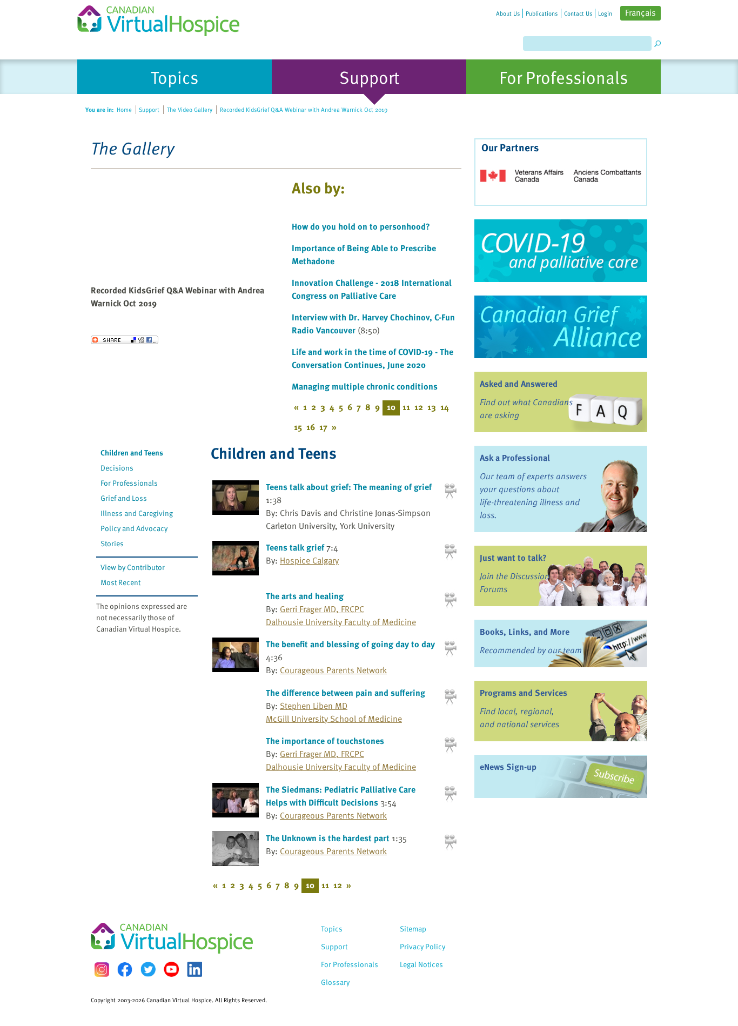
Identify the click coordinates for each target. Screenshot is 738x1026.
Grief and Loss (123, 498)
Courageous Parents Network (333, 669)
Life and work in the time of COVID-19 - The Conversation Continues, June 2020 (372, 358)
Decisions (116, 467)
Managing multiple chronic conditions (365, 386)
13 (431, 406)
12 (418, 406)
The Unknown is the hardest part (328, 837)
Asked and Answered (519, 383)
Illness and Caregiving (136, 513)
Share (124, 340)
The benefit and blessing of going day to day (350, 644)
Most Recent (120, 582)
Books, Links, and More (524, 631)
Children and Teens (131, 452)
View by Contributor (132, 567)
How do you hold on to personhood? (361, 226)
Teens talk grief (295, 547)
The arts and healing (305, 595)
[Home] (164, 18)
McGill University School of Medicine (334, 718)
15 (298, 426)
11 (406, 406)
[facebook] (124, 969)
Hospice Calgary (309, 560)
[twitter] (148, 969)
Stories (112, 543)
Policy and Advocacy (133, 528)
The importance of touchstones (325, 740)
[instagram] (101, 969)
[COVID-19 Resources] (560, 250)
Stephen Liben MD (313, 705)
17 (323, 426)
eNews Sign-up (508, 766)
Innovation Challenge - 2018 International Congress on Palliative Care (372, 289)
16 (310, 426)
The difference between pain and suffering (345, 692)
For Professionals (129, 482)
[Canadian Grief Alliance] (560, 327)
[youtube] (171, 969)
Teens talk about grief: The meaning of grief (349, 486)
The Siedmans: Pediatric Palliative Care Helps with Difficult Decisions (340, 796)
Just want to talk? (513, 557)
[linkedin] (194, 969)
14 (444, 406)
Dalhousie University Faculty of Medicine (341, 621)
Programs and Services (523, 692)
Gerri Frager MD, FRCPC (322, 608)
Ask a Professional (515, 457)
